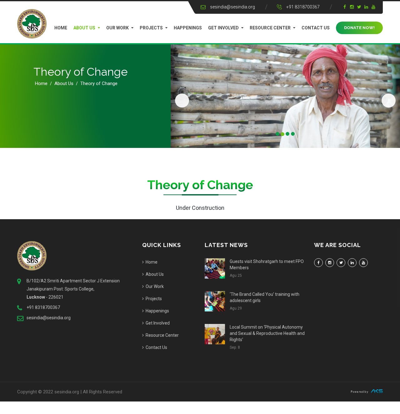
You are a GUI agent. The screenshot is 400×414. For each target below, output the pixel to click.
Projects (151, 27)
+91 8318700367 (303, 6)
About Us (84, 27)
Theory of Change (99, 83)
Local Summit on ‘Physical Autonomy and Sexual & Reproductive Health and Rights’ (267, 333)
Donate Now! (359, 27)
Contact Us (316, 27)
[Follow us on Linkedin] (352, 262)
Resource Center (270, 27)
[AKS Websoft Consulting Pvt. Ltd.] (367, 391)
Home (60, 27)
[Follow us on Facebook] (318, 262)
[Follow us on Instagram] (329, 262)
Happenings (188, 27)
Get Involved (223, 27)
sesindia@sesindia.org (232, 6)
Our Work (117, 27)
